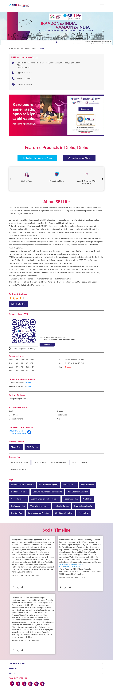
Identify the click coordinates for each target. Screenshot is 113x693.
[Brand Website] (42, 683)
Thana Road (16, 447)
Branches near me (16, 48)
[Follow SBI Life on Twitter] (24, 683)
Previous (10, 179)
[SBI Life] (19, 6)
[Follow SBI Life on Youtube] (36, 683)
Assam (27, 48)
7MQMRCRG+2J (16, 431)
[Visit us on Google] (18, 683)
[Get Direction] (29, 433)
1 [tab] (56, 42)
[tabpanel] (56, 28)
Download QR (47, 344)
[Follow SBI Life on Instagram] (30, 683)
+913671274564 (24, 78)
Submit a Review (18, 304)
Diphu (34, 48)
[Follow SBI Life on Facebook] (12, 683)
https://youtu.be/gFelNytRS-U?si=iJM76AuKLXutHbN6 (72, 565)
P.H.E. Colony (32, 447)
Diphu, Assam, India (17, 433)
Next (102, 179)
